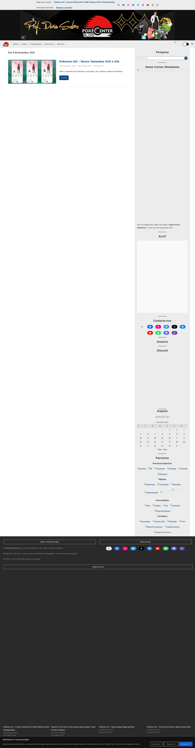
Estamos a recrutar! (64, 8)
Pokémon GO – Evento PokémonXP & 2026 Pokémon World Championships (84, 2)
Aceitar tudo (186, 744)
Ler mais (64, 78)
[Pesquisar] (185, 58)
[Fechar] (193, 738)
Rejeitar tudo (171, 744)
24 (177, 442)
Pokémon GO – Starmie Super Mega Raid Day (116, 727)
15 (162, 438)
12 (141, 438)
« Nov (159, 449)
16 (170, 438)
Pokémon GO (99, 66)
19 (141, 442)
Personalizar (156, 744)
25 (184, 442)
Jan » (165, 449)
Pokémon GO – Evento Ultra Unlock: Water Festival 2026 (168, 727)
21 (155, 442)
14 (155, 438)
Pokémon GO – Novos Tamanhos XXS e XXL (89, 61)
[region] (97, 742)
